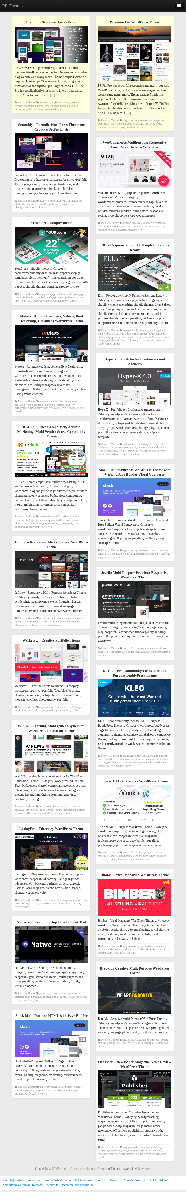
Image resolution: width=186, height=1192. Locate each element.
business (59, 102)
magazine (29, 106)
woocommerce (134, 229)
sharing (110, 949)
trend (167, 651)
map (37, 903)
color (56, 200)
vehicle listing (69, 408)
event (101, 553)
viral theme (131, 952)
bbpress (126, 755)
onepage (75, 621)
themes (76, 903)
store (123, 229)
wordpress (103, 655)
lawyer (77, 993)
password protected (114, 451)
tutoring (68, 813)
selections (149, 340)
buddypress (32, 520)
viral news (119, 952)
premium (129, 651)
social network (160, 762)
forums (49, 809)
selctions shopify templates (130, 340)
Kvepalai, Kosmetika (45, 1185)
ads (41, 900)
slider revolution (145, 1153)
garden (36, 621)
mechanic (46, 621)
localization (21, 710)
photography (21, 207)
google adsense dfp (153, 1147)
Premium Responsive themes (77, 1169)
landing (109, 553)
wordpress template (129, 454)
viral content (152, 949)
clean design (160, 755)
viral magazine (105, 952)
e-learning (28, 809)
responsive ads (105, 1153)
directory (82, 900)
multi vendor (65, 523)
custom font (160, 444)
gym (71, 993)
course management (70, 806)
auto (41, 401)
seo (35, 109)
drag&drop (135, 759)
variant (116, 557)
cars (29, 404)
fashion (101, 226)
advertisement (51, 900)
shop (40, 109)
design (63, 200)
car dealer (69, 401)
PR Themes (12, 5)
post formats (113, 762)
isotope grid (128, 447)
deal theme (72, 520)
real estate (34, 625)
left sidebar (140, 447)
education (164, 550)
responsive (20, 109)
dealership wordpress (53, 404)
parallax (56, 300)
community (44, 520)
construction (153, 1039)
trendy (18, 1000)
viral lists (164, 949)
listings (24, 903)
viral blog (140, 949)
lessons (18, 813)
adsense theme (47, 516)
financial (19, 621)
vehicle (57, 408)
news (124, 1150)
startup (107, 557)
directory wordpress (25, 523)
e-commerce (147, 223)
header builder (113, 226)
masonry (31, 204)
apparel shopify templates (52, 294)
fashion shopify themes (52, 297)
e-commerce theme (152, 759)
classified (36, 404)
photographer (67, 204)
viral (132, 949)
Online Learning (35, 813)
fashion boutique (31, 297)
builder (58, 1086)
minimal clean (154, 447)
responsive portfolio (149, 451)
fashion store (71, 297)
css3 (72, 707)
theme (160, 651)
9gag (125, 946)
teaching (58, 813)
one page (137, 856)
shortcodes (131, 1153)
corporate (76, 102)
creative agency (145, 444)
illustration (20, 204)
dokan (39, 523)
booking (64, 900)
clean (67, 102)
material (19, 996)
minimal (39, 106)
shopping (115, 229)
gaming (111, 1043)
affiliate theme (63, 516)
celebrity (148, 946)
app (125, 550)
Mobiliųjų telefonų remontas (21, 1180)
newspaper (134, 1150)
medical (56, 621)
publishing (157, 1150)
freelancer (73, 200)
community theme (107, 759)
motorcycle (42, 408)
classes (55, 806)
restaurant (75, 996)
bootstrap (49, 102)
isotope (78, 707)
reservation (58, 903)
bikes (60, 401)
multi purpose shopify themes (36, 300)
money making (50, 523)
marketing (130, 553)
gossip (157, 946)
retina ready (145, 762)
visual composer (30, 1000)
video (162, 451)
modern (49, 106)
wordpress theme (52, 109)
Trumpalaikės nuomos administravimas (90, 1180)
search (68, 903)
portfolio (73, 106)
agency (43, 200)
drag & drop (112, 333)
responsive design (129, 762)
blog (41, 102)
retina (29, 109)
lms (24, 813)
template (151, 651)
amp (125, 1147)
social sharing (122, 949)
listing (32, 408)
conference (70, 618)
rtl (123, 1153)
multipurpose (143, 553)
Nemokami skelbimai (16, 1185)
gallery (101, 651)
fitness (28, 621)
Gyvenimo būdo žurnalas (77, 1185)
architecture (129, 444)
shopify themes (69, 300)
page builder (53, 204)
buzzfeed (138, 946)
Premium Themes (27, 102)
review (49, 526)
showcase (43, 207)
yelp (28, 906)
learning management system (69, 809)
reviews (117, 1153)
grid (81, 200)
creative (19, 106)
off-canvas (145, 1150)
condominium (57, 618)
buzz (130, 946)
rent (51, 408)
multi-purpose (61, 106)
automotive (51, 401)
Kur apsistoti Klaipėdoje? (151, 1180)
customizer (123, 759)
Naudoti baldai (52, 1180)
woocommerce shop (108, 454)
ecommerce (160, 223)
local (31, 903)
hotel (17, 903)
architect (44, 618)
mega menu (142, 337)
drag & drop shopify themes (133, 333)
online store (147, 226)
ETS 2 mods (125, 1180)
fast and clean (135, 1147)
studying (48, 813)
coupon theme (58, 520)
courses (18, 809)
